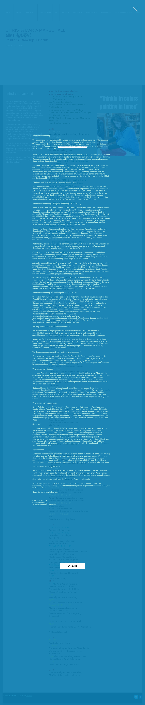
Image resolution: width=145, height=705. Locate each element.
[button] (135, 9)
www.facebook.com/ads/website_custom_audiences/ (54, 316)
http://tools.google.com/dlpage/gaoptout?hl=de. (65, 273)
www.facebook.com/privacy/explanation (48, 318)
